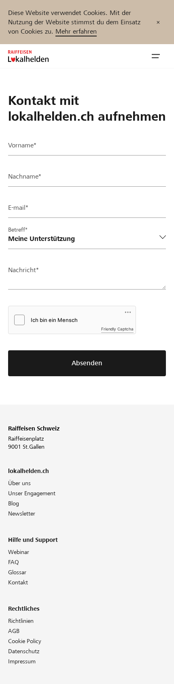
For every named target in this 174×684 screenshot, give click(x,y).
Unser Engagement (31, 493)
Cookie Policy (24, 641)
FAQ (13, 562)
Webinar (18, 552)
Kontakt (18, 582)
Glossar (17, 572)
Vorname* (22, 145)
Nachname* (24, 176)
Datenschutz (23, 651)
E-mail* (18, 207)
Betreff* (18, 229)
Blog (13, 503)
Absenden (87, 363)
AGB (13, 631)
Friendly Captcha (117, 328)
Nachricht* (23, 270)
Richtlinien (21, 621)
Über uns (19, 483)
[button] (156, 56)
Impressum (22, 661)
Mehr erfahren (76, 31)
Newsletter (21, 513)
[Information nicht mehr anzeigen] (158, 22)
